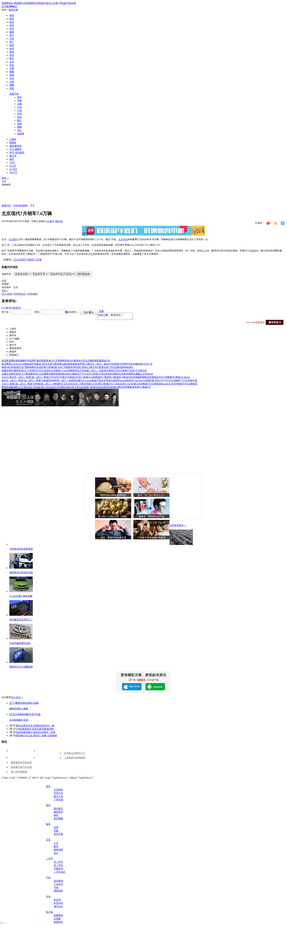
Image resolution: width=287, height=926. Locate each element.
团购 (19, 127)
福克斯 (5, 360)
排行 (19, 130)
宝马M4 (173, 383)
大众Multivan (146, 373)
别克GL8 (37, 373)
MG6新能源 (191, 383)
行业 (19, 110)
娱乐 (11, 22)
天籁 (89, 360)
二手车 (49, 858)
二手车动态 (59, 871)
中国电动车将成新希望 (21, 549)
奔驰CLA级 (89, 377)
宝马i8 (139, 383)
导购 (19, 100)
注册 (15, 9)
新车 (19, 97)
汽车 (11, 38)
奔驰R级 (60, 373)
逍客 (16, 370)
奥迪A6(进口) (76, 377)
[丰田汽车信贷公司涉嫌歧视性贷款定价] (21, 638)
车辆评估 (58, 868)
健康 (11, 32)
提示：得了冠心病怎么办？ (151, 495)
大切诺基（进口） (89, 370)
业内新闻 (58, 880)
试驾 (19, 103)
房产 (11, 42)
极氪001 (171, 377)
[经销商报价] (19, 294)
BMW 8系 (87, 367)
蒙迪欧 (14, 387)
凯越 (20, 360)
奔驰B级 (137, 363)
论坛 (11, 78)
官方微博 (6, 6)
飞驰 (65, 367)
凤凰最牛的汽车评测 (21, 767)
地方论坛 (58, 906)
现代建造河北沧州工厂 (21, 619)
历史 (11, 65)
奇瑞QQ (138, 387)
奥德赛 (29, 373)
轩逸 (36, 360)
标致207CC (109, 383)
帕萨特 (26, 360)
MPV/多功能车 (17, 152)
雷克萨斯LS (43, 367)
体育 (11, 25)
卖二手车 (58, 865)
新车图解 (58, 818)
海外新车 (58, 811)
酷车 (56, 846)
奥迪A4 (47, 377)
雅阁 (62, 360)
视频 (11, 71)
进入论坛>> (17, 697)
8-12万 (12, 165)
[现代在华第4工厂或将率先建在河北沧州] (21, 615)
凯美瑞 (42, 360)
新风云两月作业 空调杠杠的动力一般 (35, 725)
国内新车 (58, 808)
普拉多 (143, 370)
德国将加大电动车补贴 (21, 572)
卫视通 (57, 918)
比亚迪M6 (108, 373)
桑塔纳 (76, 360)
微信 (14, 6)
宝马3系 (22, 387)
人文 (56, 843)
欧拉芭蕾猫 (150, 377)
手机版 (62, 3)
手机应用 (71, 3)
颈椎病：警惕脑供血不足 (151, 516)
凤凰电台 (58, 922)
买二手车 (58, 862)
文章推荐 (174, 525)
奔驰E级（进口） (60, 380)
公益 (11, 81)
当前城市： (7, 287)
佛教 (11, 85)
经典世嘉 (70, 363)
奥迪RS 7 (99, 377)
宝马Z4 (66, 383)
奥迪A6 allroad (183, 377)
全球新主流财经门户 (74, 753)
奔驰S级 (15, 367)
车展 (55, 3)
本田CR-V (24, 370)
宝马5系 (58, 387)
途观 (4, 370)
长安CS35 (135, 370)
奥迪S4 (126, 377)
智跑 (70, 370)
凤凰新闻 (58, 915)
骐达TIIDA (41, 363)
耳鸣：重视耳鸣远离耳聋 (113, 537)
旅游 (11, 51)
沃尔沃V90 (161, 377)
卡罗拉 (83, 360)
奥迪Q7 (126, 370)
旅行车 (12, 155)
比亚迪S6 (104, 370)
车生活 (57, 899)
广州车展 (58, 799)
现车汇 (49, 3)
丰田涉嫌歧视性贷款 (19, 643)
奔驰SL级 (192, 380)
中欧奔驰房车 (128, 373)
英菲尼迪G (87, 383)
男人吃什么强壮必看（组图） (113, 516)
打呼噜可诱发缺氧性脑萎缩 (151, 537)
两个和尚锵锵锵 (19, 771)
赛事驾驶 (58, 849)
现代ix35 (50, 370)
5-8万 (12, 162)
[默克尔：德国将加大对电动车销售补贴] (21, 567)
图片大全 (58, 796)
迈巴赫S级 (117, 367)
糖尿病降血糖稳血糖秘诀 (113, 495)
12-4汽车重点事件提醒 (20, 596)
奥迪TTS (147, 383)
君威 (99, 360)
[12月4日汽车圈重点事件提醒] (21, 591)
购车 (48, 824)
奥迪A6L (50, 360)
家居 (11, 45)
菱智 (53, 373)
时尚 (11, 28)
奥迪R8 (47, 380)
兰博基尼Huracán (160, 383)
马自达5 (68, 373)
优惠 (19, 123)
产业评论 (58, 884)
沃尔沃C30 (146, 363)
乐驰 (123, 363)
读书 (11, 55)
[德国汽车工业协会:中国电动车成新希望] (181, 544)
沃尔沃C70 (75, 383)
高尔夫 (12, 363)
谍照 (56, 815)
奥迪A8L (106, 360)
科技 (11, 48)
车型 (19, 113)
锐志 (64, 387)
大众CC (5, 377)
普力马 (99, 373)
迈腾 (32, 360)
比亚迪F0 (116, 363)
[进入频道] (7, 294)
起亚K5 (42, 387)
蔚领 (142, 377)
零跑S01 (181, 383)
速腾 (11, 360)
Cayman (88, 380)
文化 (11, 61)
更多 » (5, 290)
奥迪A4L (68, 360)
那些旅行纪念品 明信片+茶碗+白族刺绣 (36, 735)
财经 (11, 18)
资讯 (11, 15)
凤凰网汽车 (20, 3)
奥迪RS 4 (118, 377)
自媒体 (20, 133)
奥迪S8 (71, 367)
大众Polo (20, 363)
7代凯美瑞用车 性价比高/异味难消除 (35, 729)
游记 (56, 853)
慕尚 (34, 367)
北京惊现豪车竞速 (18, 720)
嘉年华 (32, 363)
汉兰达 (42, 370)
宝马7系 (23, 367)
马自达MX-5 (121, 383)
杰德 (49, 363)
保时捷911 (78, 380)
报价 (19, 117)
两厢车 (12, 142)
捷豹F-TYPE (181, 380)
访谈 (56, 887)
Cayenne (64, 370)
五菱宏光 (6, 373)
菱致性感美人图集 (18, 708)
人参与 (50, 221)
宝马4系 (132, 383)
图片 (19, 120)
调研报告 (58, 890)
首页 (48, 786)
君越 (94, 360)
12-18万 (13, 169)
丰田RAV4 (34, 370)
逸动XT (107, 363)
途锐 (57, 370)
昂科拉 (76, 370)
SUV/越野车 (15, 149)
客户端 (49, 912)
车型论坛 (58, 903)
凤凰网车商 (32, 3)
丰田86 (129, 380)
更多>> (5, 178)
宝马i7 (95, 367)
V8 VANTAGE (167, 380)
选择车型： (7, 274)
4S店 (4, 280)
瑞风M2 (117, 373)
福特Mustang (119, 380)
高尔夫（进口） (95, 363)
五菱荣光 (46, 373)
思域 (36, 387)
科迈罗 (102, 380)
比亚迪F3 (86, 387)
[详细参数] (32, 294)
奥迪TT (95, 380)
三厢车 (12, 139)
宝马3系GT (98, 383)
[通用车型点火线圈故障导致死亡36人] (21, 662)
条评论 (59, 221)
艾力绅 (92, 373)
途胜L (112, 370)
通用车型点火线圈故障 (21, 666)
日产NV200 (83, 373)
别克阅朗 (135, 377)
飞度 (54, 363)
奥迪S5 (109, 380)
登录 (11, 9)
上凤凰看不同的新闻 (74, 757)
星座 (11, 88)
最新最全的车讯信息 (21, 762)
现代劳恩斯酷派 (126, 387)
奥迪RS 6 (109, 377)
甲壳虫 (129, 363)
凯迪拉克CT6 (105, 367)
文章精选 (58, 789)
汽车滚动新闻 (20, 205)
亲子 (11, 35)
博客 (11, 75)
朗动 (106, 387)
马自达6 (50, 387)
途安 (13, 373)
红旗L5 (78, 367)
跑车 (11, 159)
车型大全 (58, 793)
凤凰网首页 (7, 3)
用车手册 (58, 834)
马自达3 (99, 387)
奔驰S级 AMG (56, 367)
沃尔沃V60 (56, 377)
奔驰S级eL (128, 367)
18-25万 (13, 172)
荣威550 (147, 387)
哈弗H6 (10, 370)
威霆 (137, 373)
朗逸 (15, 360)
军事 (11, 68)
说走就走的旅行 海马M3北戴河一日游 (35, 732)
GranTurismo (139, 380)
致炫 (27, 363)
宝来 (57, 360)
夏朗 (74, 373)
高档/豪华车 (15, 146)
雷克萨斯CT (81, 363)
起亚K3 (30, 387)
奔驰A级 (61, 363)
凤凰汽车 (14, 94)
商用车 (41, 3)
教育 (11, 58)
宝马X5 (118, 370)
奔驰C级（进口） (35, 377)
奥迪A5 (40, 380)
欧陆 (29, 367)
